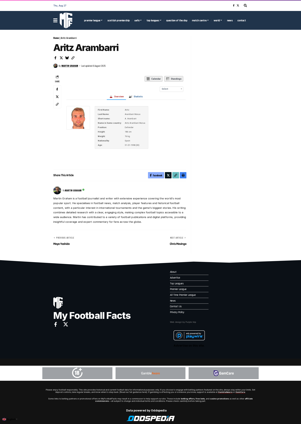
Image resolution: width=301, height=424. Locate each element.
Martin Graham (69, 65)
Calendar (156, 79)
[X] (238, 5)
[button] (245, 5)
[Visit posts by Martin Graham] (55, 66)
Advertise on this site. (189, 345)
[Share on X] (61, 57)
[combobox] (171, 89)
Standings (176, 79)
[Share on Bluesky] (67, 57)
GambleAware (225, 392)
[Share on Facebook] (55, 57)
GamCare (240, 392)
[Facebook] (233, 5)
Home (56, 38)
